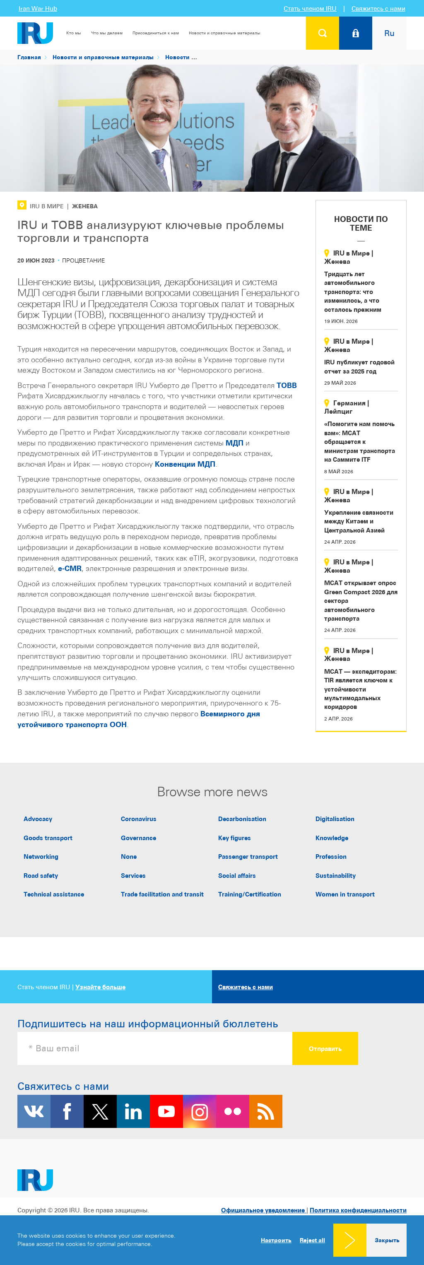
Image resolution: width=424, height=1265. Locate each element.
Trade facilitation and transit (162, 894)
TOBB (287, 385)
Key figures (234, 837)
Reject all (312, 1240)
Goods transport (48, 837)
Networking (41, 856)
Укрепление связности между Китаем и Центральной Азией (358, 521)
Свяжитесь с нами (378, 8)
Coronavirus (139, 818)
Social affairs (237, 875)
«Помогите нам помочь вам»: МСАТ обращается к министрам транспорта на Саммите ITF (359, 441)
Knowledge (332, 837)
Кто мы (73, 32)
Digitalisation (335, 818)
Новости (177, 56)
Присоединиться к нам (155, 32)
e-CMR (70, 568)
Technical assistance (54, 894)
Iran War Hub (38, 8)
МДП (234, 443)
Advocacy (38, 818)
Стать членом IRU (310, 8)
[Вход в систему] (355, 33)
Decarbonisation (242, 818)
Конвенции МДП (185, 464)
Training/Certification (249, 894)
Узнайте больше (100, 986)
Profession (331, 856)
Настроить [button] (276, 1239)
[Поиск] (322, 33)
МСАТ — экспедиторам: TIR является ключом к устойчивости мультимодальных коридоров (360, 689)
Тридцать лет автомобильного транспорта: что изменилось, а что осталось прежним (352, 291)
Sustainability (336, 875)
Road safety (41, 875)
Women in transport (345, 894)
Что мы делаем (107, 32)
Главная (29, 56)
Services (133, 875)
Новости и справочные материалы (224, 32)
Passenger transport (248, 856)
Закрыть (387, 1239)
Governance (138, 837)
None (129, 856)
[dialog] (212, 1240)
